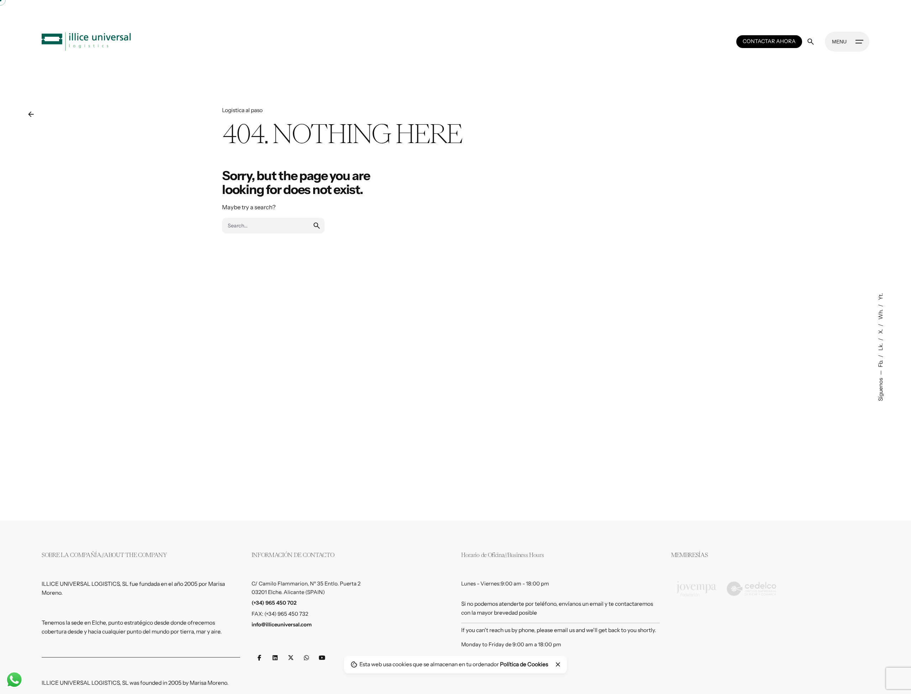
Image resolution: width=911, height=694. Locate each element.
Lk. (880, 346)
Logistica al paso (242, 110)
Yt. (880, 296)
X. (880, 331)
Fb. (880, 363)
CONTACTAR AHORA (769, 41)
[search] (317, 225)
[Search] (810, 41)
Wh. (880, 314)
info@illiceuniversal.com (282, 624)
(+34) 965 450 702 (274, 603)
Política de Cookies (524, 664)
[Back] (31, 114)
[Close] (558, 664)
